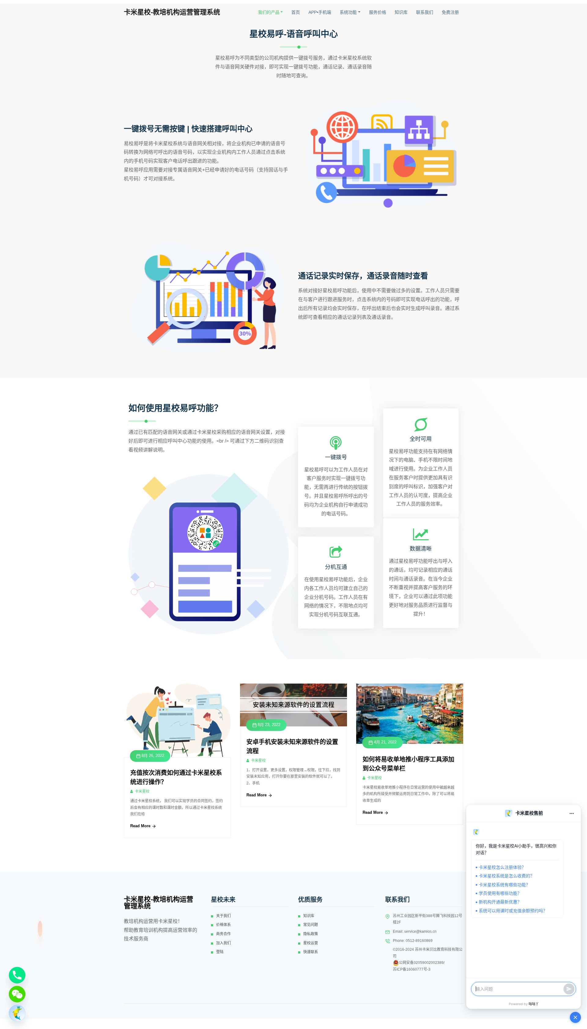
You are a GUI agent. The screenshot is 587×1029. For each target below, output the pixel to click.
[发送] (568, 988)
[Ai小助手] (17, 1013)
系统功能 (348, 12)
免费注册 (450, 12)
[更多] (571, 813)
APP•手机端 (319, 12)
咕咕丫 (534, 1004)
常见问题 (310, 925)
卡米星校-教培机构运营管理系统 (172, 12)
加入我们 (223, 943)
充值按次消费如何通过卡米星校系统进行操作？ (176, 777)
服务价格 (377, 12)
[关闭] (575, 1017)
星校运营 (310, 943)
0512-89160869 (419, 941)
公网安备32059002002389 (421, 963)
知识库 (401, 12)
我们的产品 (268, 12)
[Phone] (17, 975)
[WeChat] (17, 994)
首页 (295, 12)
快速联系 (310, 952)
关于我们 (223, 916)
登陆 (219, 952)
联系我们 (424, 12)
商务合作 (223, 934)
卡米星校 (142, 791)
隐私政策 (310, 934)
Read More (141, 826)
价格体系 (223, 925)
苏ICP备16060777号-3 (411, 969)
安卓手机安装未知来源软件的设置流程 (292, 746)
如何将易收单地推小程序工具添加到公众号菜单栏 (408, 764)
